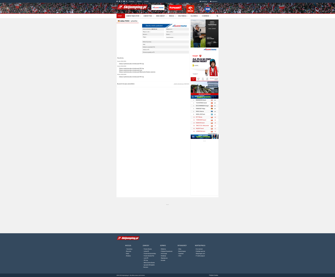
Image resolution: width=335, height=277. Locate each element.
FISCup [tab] (203, 79)
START (120, 16)
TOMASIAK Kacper (201, 120)
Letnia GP (146, 251)
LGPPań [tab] (207, 79)
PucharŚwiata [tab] (216, 79)
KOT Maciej (199, 117)
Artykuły (128, 256)
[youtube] (124, 1)
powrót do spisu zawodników (126, 84)
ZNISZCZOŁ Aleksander (202, 125)
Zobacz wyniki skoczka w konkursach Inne (130, 70)
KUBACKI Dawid (200, 123)
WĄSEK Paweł (200, 128)
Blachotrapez (182, 251)
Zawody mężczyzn (132, 16)
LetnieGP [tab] (193, 79)
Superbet (181, 253)
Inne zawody (160, 16)
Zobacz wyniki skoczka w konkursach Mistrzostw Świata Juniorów (137, 72)
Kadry (127, 253)
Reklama (139, 1)
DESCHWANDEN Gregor (202, 105)
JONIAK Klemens (200, 131)
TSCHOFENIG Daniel (201, 103)
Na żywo (146, 267)
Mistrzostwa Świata (149, 262)
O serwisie (205, 16)
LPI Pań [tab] (212, 78)
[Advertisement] (204, 168)
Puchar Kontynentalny (150, 253)
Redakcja (131, 1)
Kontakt (146, 1)
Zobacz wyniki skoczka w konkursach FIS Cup (131, 63)
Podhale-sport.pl (200, 251)
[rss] (126, 1)
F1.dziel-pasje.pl (200, 256)
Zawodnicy (129, 249)
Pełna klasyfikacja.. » (213, 133)
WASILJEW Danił (200, 114)
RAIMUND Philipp (200, 108)
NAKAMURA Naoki (201, 100)
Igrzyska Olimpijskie (149, 265)
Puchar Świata (148, 249)
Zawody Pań (148, 16)
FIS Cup (146, 260)
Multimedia (182, 16)
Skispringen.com (200, 253)
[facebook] (119, 1)
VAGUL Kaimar (200, 111)
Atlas (179, 249)
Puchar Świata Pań (149, 256)
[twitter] (117, 1)
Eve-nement (199, 249)
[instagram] (121, 1)
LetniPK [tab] (198, 79)
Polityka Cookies (213, 275)
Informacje (164, 253)
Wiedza (171, 16)
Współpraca (164, 258)
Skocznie (128, 251)
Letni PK (146, 258)
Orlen (179, 256)
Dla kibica (194, 16)
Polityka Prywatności (166, 251)
